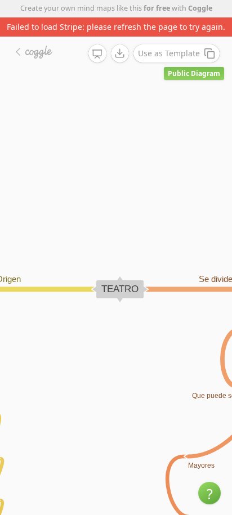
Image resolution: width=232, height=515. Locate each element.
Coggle (200, 8)
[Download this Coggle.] (120, 53)
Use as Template (169, 53)
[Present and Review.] (97, 54)
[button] (209, 493)
